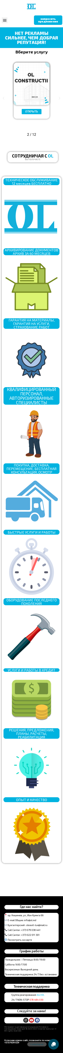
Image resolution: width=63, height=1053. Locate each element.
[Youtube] (31, 1020)
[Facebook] (37, 1020)
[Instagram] (25, 1020)
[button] (5, 20)
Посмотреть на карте (20, 939)
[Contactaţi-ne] (53, 1044)
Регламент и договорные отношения (21, 1027)
